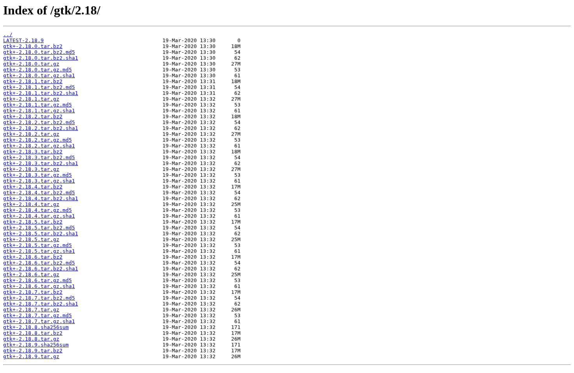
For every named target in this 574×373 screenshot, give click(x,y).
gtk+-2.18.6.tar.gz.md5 (37, 280)
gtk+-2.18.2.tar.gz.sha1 (39, 146)
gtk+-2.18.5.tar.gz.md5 (37, 245)
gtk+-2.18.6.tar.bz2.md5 (39, 263)
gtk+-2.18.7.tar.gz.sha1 (39, 321)
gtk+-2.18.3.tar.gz (31, 169)
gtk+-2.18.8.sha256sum (36, 327)
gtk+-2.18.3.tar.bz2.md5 (39, 157)
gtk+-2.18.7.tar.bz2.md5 (39, 298)
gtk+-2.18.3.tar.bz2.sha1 (40, 163)
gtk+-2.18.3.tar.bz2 (32, 152)
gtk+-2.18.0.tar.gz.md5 (37, 70)
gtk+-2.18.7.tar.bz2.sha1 (40, 304)
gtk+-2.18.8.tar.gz (31, 339)
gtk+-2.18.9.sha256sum (36, 345)
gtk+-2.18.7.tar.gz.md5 (37, 315)
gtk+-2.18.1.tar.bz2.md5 (39, 87)
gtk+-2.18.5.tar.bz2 (32, 222)
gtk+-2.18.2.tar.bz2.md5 (39, 122)
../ (7, 34)
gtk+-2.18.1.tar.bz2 (32, 81)
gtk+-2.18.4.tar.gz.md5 (37, 210)
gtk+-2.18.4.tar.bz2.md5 (39, 192)
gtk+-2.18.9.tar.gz (31, 356)
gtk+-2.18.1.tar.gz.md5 (37, 105)
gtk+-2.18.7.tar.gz (31, 310)
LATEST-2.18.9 (23, 40)
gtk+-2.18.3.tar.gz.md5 (37, 175)
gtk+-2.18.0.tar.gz (31, 64)
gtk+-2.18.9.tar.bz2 (32, 350)
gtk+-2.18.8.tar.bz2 (32, 333)
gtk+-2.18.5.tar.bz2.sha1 (40, 233)
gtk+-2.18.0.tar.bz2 (32, 46)
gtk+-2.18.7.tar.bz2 (32, 292)
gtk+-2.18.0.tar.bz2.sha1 (40, 58)
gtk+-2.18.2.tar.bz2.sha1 (40, 128)
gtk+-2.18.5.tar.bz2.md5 (39, 228)
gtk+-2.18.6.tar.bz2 (32, 257)
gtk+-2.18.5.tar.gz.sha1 (39, 251)
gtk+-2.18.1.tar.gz (31, 99)
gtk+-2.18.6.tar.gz (31, 274)
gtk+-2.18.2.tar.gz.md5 (37, 140)
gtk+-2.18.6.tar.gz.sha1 (39, 286)
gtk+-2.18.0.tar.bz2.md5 (39, 52)
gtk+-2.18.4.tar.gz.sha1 (39, 216)
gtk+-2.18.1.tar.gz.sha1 (39, 111)
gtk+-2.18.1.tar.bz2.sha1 (40, 93)
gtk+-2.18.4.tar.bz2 (32, 187)
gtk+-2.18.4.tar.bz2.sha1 (40, 198)
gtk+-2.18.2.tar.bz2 (32, 116)
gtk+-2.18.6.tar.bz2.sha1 (40, 269)
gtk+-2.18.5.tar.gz (31, 239)
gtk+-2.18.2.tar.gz (31, 134)
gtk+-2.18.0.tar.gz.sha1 (39, 75)
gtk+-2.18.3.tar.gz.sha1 (39, 181)
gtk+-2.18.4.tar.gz (31, 204)
